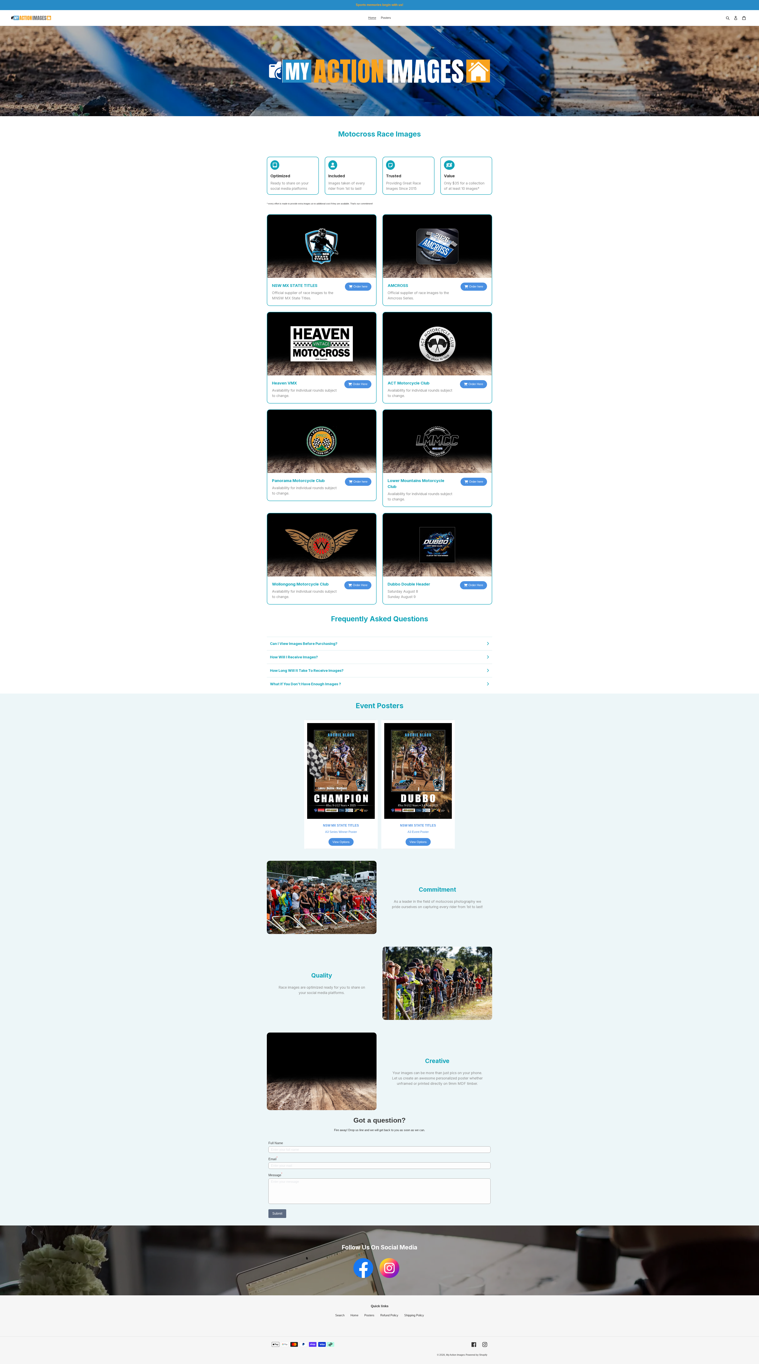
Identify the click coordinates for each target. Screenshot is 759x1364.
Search (340, 1315)
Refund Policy (389, 1315)
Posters (369, 1315)
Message (275, 1175)
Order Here (360, 384)
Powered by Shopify (476, 1355)
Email (273, 1159)
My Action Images (455, 1355)
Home (354, 1315)
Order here (360, 286)
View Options (341, 842)
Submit (277, 1213)
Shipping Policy (414, 1315)
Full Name (275, 1143)
